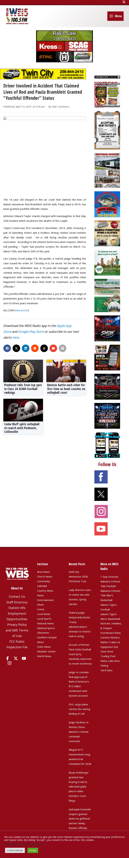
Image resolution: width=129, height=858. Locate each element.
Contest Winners (110, 637)
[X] (16, 658)
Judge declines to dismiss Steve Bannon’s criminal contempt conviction (79, 732)
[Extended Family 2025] (107, 262)
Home (40, 609)
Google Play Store (31, 331)
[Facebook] (7, 658)
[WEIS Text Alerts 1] (107, 357)
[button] (124, 2)
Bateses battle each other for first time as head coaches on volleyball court (66, 389)
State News (44, 646)
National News (45, 623)
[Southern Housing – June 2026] (107, 170)
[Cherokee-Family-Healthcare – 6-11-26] (107, 130)
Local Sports (44, 618)
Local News (43, 614)
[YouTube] (24, 658)
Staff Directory (17, 602)
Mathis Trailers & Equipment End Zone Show (110, 646)
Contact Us (17, 596)
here (15, 337)
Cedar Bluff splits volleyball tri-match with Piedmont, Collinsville (21, 428)
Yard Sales (106, 670)
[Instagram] (9, 663)
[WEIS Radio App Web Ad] (107, 444)
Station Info (17, 608)
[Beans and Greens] (107, 94)
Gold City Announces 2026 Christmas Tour (78, 576)
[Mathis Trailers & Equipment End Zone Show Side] (107, 415)
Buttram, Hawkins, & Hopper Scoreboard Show (111, 628)
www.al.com (21, 310)
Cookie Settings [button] (15, 850)
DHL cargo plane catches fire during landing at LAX (79, 709)
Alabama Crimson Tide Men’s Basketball (110, 595)
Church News (44, 576)
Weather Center (46, 651)
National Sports (46, 628)
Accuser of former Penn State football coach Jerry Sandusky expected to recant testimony (80, 654)
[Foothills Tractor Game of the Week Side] (107, 386)
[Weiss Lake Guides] (107, 204)
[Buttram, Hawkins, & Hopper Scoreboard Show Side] (107, 328)
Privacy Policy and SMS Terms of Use (17, 630)
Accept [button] (32, 850)
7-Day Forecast (109, 576)
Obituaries (43, 632)
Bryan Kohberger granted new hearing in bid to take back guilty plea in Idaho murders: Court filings (79, 786)
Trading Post (108, 656)
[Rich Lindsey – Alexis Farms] (107, 295)
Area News (43, 571)
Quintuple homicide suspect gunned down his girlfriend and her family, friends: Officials (80, 819)
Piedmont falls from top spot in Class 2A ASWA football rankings (23, 389)
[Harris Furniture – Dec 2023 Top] (107, 233)
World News (44, 656)
